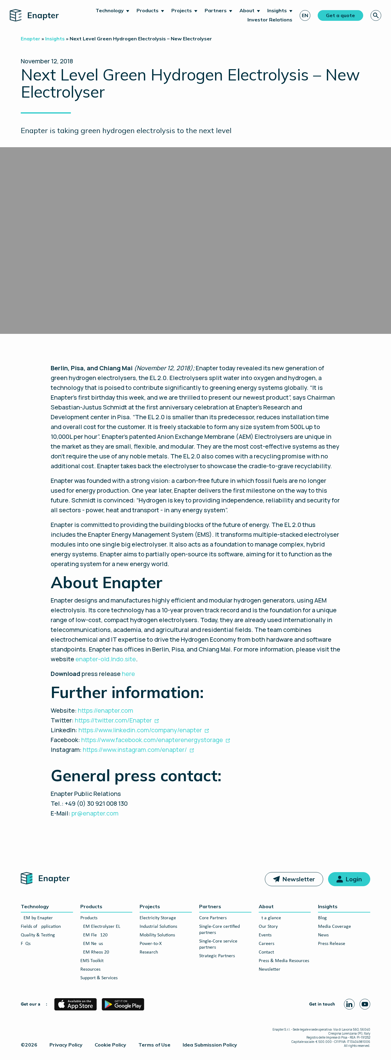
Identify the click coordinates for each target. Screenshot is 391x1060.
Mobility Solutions (157, 935)
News (323, 935)
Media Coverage (334, 926)
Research (149, 952)
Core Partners (213, 918)
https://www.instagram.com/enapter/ (135, 749)
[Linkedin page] (349, 1004)
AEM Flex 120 (94, 935)
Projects (181, 10)
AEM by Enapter (37, 918)
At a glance (270, 918)
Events (265, 935)
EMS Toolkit (92, 960)
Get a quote (340, 15)
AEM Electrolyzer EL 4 (102, 926)
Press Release (331, 943)
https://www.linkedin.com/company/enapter (140, 730)
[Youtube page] (365, 1004)
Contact (266, 952)
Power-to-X (151, 943)
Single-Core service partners (218, 944)
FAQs (26, 943)
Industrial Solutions (158, 926)
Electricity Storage (158, 918)
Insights (277, 10)
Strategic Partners (217, 956)
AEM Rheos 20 (94, 952)
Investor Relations (269, 20)
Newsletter (298, 879)
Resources (90, 969)
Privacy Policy (65, 1045)
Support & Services (99, 978)
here (128, 674)
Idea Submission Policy (210, 1045)
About (246, 10)
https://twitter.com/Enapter (113, 720)
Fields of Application (41, 926)
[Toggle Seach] (376, 15)
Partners (216, 10)
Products (148, 10)
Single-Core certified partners (219, 929)
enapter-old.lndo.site (105, 659)
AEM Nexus (91, 943)
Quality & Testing (38, 935)
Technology (110, 10)
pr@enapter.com (95, 813)
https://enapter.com (105, 710)
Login (353, 879)
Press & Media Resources (284, 960)
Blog (322, 918)
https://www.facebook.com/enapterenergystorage (152, 740)
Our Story (268, 926)
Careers (266, 943)
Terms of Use (154, 1045)
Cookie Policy (110, 1045)
